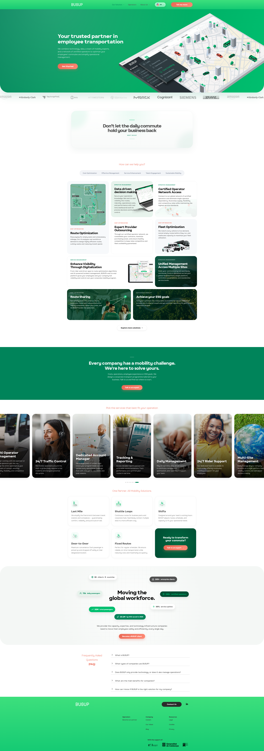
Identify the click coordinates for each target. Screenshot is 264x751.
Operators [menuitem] (132, 5)
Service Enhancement (132, 173)
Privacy (171, 729)
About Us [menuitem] (144, 5)
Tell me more (181, 5)
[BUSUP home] (77, 4)
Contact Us (171, 704)
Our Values (149, 724)
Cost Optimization (90, 173)
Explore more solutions (130, 328)
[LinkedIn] (187, 704)
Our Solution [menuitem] (117, 5)
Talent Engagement (153, 173)
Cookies (171, 724)
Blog (147, 729)
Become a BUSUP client (132, 636)
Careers (148, 720)
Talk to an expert (132, 387)
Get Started (67, 66)
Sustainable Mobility (173, 173)
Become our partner (129, 720)
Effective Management (110, 173)
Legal (171, 720)
